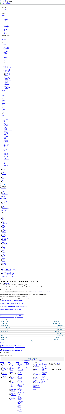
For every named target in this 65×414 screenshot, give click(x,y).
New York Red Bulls (7, 70)
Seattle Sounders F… (8, 87)
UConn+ (5, 162)
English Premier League (6, 284)
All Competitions (4, 39)
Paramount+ (5, 129)
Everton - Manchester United (35, 378)
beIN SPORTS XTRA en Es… (6, 241)
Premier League (4, 204)
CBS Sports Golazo (7, 144)
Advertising (44, 366)
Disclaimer (43, 367)
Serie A (5, 28)
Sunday (5, 11)
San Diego (12, 396)
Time (5, 186)
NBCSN (5, 134)
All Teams (3, 90)
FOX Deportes (6, 136)
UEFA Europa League (5, 208)
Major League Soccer (7, 18)
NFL (45, 376)
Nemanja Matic (20, 284)
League (2, 186)
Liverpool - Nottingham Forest (35, 363)
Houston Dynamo (7, 78)
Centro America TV (7, 145)
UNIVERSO (6, 135)
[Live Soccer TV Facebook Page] (37, 386)
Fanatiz (5, 118)
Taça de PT (3, 181)
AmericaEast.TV (6, 140)
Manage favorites (3, 188)
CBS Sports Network (5, 221)
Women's (3, 169)
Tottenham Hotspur (6, 48)
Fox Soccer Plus (6, 124)
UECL (3, 173)
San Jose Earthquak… (8, 80)
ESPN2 (5, 123)
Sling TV (27, 363)
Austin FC (6, 88)
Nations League (6, 25)
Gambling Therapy (58, 363)
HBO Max (3, 250)
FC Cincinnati (6, 68)
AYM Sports (6, 141)
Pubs (43, 370)
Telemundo (3, 233)
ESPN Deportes (6, 125)
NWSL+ (5, 157)
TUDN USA (6, 131)
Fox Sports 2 (6, 127)
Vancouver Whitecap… (8, 77)
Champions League (6, 23)
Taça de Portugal (4, 374)
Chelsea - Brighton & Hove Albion (37, 365)
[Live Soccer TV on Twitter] (45, 382)
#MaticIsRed (40, 291)
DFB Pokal (5, 32)
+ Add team (3, 191)
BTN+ (5, 143)
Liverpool (11, 365)
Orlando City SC (7, 71)
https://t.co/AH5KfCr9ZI (34, 291)
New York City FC (7, 69)
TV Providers (26, 362)
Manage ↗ (6, 198)
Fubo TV (27, 364)
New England (13, 377)
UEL (3, 171)
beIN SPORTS (6, 119)
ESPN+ (3, 225)
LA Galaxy (6, 86)
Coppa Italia (5, 33)
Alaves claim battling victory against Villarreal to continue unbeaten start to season (11, 350)
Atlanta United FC (7, 73)
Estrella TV (5, 147)
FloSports (5, 149)
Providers (43, 369)
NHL (47, 376)
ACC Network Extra (5, 237)
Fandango (5, 148)
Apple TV (5, 128)
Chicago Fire (6, 66)
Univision (5, 137)
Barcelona (11, 367)
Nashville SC (6, 64)
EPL (2, 176)
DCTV (3, 245)
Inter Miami (12, 375)
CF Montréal (6, 75)
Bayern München (6, 57)
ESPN (5, 121)
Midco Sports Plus (6, 154)
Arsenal (5, 44)
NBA (43, 376)
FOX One (5, 150)
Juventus (5, 52)
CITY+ (5, 146)
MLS (3, 363)
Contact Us (44, 374)
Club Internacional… (7, 65)
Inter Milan (5, 53)
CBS (4, 120)
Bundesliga (5, 29)
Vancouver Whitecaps (12, 388)
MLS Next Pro (6, 155)
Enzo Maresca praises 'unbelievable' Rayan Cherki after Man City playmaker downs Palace (12, 347)
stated (26, 296)
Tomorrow (5, 10)
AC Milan (11, 370)
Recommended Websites (44, 371)
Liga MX (3, 175)
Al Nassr (5, 60)
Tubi (4, 161)
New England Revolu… (8, 67)
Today (5, 9)
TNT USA (3, 258)
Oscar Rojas (7, 283)
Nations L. (3, 172)
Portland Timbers (7, 84)
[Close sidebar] (0, 278)
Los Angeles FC (7, 79)
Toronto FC (12, 382)
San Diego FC (7, 85)
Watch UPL (3, 262)
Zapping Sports (6, 165)
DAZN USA (6, 133)
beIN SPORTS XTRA (7, 142)
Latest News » (2, 342)
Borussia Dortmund (6, 58)
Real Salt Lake (7, 83)
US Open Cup (6, 19)
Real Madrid (5, 50)
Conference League (6, 26)
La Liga (3, 177)
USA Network (6, 132)
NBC (3, 220)
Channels (17, 362)
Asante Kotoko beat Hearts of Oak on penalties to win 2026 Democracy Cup (10, 345)
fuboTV (3, 229)
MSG (3, 254)
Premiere (5, 158)
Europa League (6, 24)
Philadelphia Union (7, 74)
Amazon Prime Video (7, 139)
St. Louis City (13, 392)
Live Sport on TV (44, 375)
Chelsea (5, 45)
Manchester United (6, 47)
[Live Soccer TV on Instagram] (37, 389)
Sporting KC (13, 400)
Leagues (3, 15)
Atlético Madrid (6, 51)
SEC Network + (6, 159)
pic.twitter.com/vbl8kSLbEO (46, 291)
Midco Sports (6, 153)
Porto (4, 56)
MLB (43, 377)
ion (4, 152)
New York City (13, 379)
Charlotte (12, 378)
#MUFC (3, 291)
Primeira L (3, 180)
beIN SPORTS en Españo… (8, 130)
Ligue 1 (5, 30)
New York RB (13, 380)
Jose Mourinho (25, 284)
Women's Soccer (44, 363)
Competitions (2, 198)
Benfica (5, 55)
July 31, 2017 (14, 292)
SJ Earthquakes (13, 391)
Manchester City (6, 46)
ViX (4, 163)
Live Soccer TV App (45, 364)
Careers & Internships (45, 368)
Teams (9, 362)
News (3, 168)
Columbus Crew (13, 387)
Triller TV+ (5, 160)
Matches (3, 5)
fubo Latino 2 (20, 398)
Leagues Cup (4, 174)
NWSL (5, 20)
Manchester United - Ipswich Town (36, 368)
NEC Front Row (6, 156)
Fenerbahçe (5, 59)
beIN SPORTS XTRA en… (20, 390)
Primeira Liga (6, 31)
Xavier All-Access (6, 164)
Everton (5, 49)
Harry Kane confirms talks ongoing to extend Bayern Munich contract (9, 348)
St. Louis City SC (7, 81)
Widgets (43, 365)
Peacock (5, 138)
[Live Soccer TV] (3, 0)
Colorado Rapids (7, 82)
